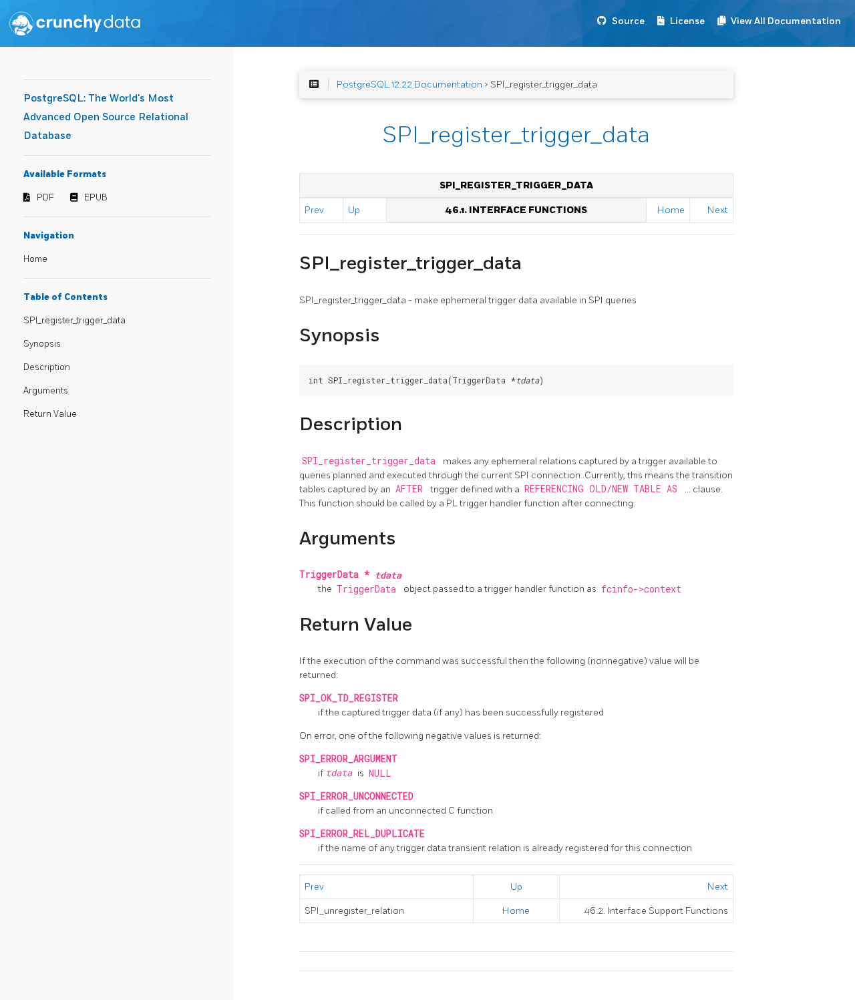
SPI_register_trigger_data (74, 320)
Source (628, 21)
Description (46, 367)
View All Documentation (786, 21)
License (687, 21)
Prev (314, 210)
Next (717, 210)
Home (35, 259)
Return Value (50, 414)
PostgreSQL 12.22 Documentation (409, 84)
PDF (45, 197)
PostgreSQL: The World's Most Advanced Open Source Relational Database (105, 117)
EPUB (96, 197)
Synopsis (42, 344)
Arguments (45, 390)
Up (354, 210)
